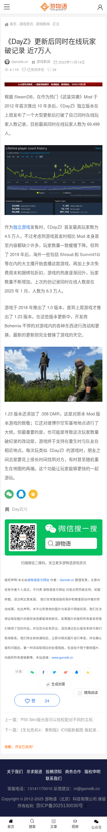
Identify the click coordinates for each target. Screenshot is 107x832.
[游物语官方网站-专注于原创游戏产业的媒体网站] (53, 6)
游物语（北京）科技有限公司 (71, 798)
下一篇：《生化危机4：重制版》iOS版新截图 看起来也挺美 (54, 729)
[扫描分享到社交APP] (32, 672)
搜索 (32, 826)
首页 (13, 23)
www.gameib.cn (62, 657)
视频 (75, 826)
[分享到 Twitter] (54, 672)
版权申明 (92, 771)
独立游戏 (21, 227)
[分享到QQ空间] (88, 672)
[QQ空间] (33, 494)
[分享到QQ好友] (76, 672)
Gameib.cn (19, 61)
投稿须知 (54, 771)
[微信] (9, 494)
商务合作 (73, 771)
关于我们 (15, 771)
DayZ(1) (19, 509)
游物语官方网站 (38, 580)
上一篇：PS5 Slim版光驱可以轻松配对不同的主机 (49, 719)
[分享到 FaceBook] (43, 672)
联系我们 (54, 778)
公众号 (96, 827)
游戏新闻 (43, 23)
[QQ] (21, 494)
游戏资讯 (26, 23)
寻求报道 (34, 771)
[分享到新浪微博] (65, 672)
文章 (53, 826)
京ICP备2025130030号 (59, 805)
